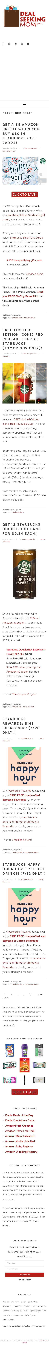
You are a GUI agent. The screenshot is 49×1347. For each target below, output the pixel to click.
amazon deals (17, 707)
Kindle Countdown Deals (19, 1120)
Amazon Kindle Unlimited (20, 1141)
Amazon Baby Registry (19, 1146)
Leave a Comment (8, 151)
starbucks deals (29, 318)
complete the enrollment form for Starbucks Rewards (20, 822)
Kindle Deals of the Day (19, 1115)
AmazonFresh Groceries (19, 1125)
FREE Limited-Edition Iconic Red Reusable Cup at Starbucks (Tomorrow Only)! (22, 339)
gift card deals (17, 318)
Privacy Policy (24, 1279)
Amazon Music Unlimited (19, 1136)
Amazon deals (34, 273)
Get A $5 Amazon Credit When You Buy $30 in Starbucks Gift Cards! (21, 134)
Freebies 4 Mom (21, 839)
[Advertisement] (24, 75)
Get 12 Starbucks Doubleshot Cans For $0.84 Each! (21, 529)
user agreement (38, 1326)
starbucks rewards (31, 852)
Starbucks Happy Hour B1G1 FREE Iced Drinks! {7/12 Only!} (24, 869)
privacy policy (24, 1326)
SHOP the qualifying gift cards (24, 260)
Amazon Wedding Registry (21, 1151)
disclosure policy (9, 1326)
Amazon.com (8, 1320)
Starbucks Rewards (20, 790)
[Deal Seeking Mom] (24, 28)
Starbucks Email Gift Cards (26, 237)
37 (30, 994)
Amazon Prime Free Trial (19, 1130)
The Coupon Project (24, 694)
